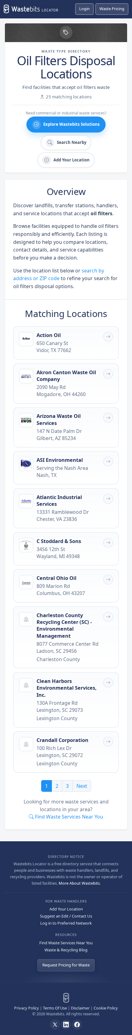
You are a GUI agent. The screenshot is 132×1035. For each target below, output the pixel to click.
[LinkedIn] (66, 1024)
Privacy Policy (26, 1008)
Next (81, 786)
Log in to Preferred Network (66, 923)
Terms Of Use (55, 1008)
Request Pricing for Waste (66, 965)
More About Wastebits (79, 883)
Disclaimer (80, 1008)
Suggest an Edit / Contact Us (66, 916)
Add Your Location (66, 909)
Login (84, 8)
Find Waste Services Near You (66, 943)
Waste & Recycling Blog (66, 950)
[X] (55, 1024)
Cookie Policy (106, 1008)
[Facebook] (77, 1024)
